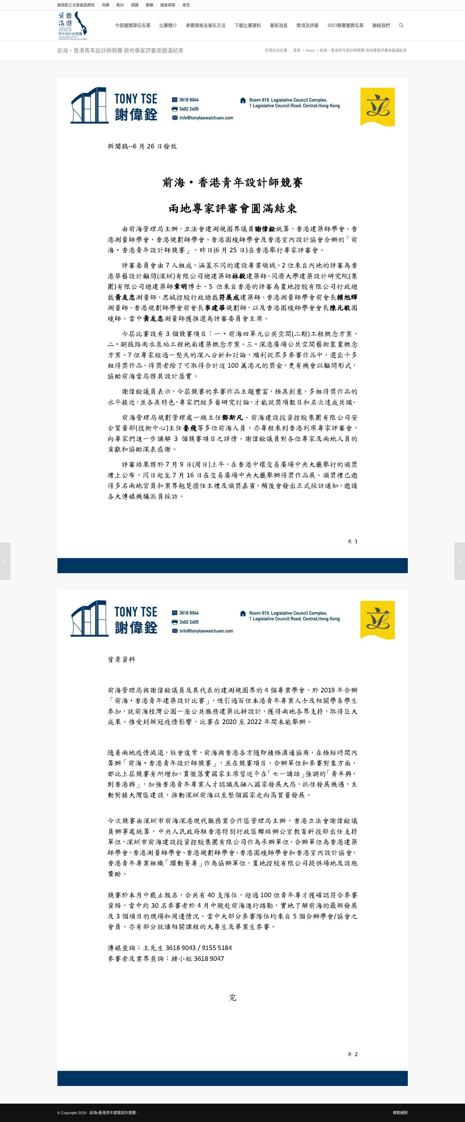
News (310, 50)
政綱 (105, 5)
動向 (120, 5)
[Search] (401, 26)
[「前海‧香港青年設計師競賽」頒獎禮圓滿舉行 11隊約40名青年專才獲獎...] (459, 561)
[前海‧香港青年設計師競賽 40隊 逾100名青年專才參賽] (5, 561)
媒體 (135, 5)
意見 (186, 5)
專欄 (149, 5)
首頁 (297, 50)
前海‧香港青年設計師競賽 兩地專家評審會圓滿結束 (120, 50)
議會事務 (167, 5)
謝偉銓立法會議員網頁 (76, 5)
